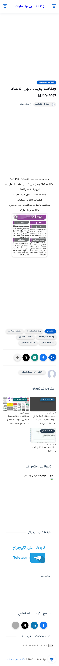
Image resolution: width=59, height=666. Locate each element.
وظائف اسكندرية (46, 82)
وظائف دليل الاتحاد (46, 337)
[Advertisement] (29, 48)
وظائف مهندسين (28, 343)
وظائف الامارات (14, 331)
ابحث (51, 646)
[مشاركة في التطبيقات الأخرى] (17, 357)
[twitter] (24, 625)
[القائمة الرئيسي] (54, 6)
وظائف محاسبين (26, 337)
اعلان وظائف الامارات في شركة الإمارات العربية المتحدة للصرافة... (44, 420)
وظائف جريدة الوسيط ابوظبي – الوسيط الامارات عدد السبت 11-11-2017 (16, 420)
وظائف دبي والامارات (29, 6)
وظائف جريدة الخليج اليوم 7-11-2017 (44, 449)
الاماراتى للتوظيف (42, 104)
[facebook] (43, 625)
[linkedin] (34, 625)
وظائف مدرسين (47, 343)
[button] (43, 357)
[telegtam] (15, 625)
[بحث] (5, 6)
